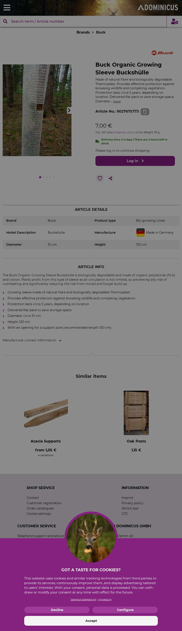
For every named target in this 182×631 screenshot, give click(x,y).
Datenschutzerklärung (83, 599)
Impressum (105, 599)
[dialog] (91, 315)
